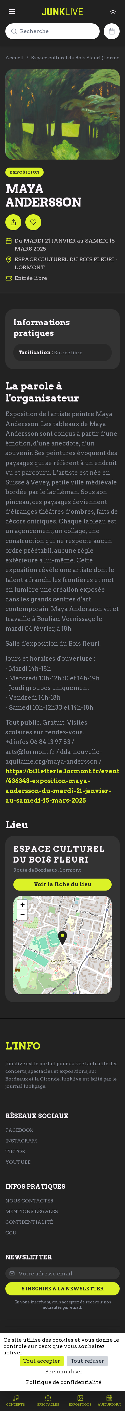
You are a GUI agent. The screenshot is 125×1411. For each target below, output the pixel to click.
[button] (62, 938)
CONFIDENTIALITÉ (29, 1222)
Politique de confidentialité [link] (63, 1382)
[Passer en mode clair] (113, 11)
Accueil (14, 57)
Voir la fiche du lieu (63, 884)
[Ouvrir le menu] (12, 11)
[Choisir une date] (112, 31)
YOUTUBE (18, 1162)
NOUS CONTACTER (29, 1200)
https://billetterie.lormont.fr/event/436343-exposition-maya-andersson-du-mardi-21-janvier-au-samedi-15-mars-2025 (62, 786)
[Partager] (13, 222)
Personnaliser (64, 1371)
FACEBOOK (19, 1130)
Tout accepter (41, 1361)
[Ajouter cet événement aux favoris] (33, 222)
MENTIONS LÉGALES (31, 1211)
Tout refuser (87, 1361)
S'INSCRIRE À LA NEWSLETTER (62, 1288)
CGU (11, 1232)
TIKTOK (15, 1151)
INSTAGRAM (21, 1140)
